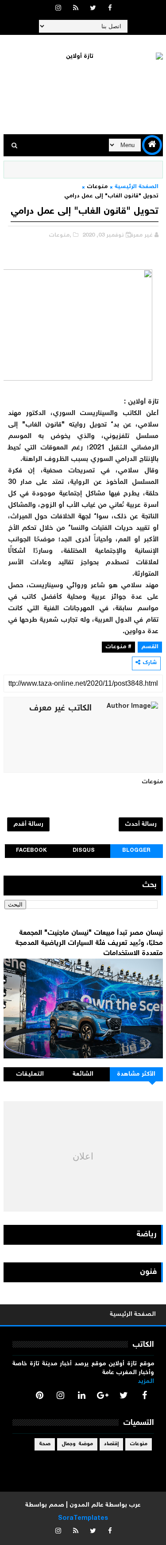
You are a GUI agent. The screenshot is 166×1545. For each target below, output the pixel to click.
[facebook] (110, 8)
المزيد (146, 1381)
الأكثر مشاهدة (136, 1074)
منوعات (97, 187)
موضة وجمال (77, 1444)
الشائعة (83, 1074)
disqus (84, 850)
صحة (44, 1444)
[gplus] (102, 1395)
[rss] (75, 8)
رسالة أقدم (28, 824)
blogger (136, 850)
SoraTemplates (83, 1518)
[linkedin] (81, 1395)
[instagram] (58, 8)
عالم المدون (86, 1505)
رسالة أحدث (141, 824)
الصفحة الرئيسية (136, 187)
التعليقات (30, 1074)
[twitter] (93, 8)
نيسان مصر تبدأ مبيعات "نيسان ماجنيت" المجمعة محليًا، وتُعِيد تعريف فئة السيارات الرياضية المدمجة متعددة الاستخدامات (89, 943)
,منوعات (60, 235)
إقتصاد (111, 1444)
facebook (31, 850)
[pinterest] (39, 1395)
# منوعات (118, 647)
